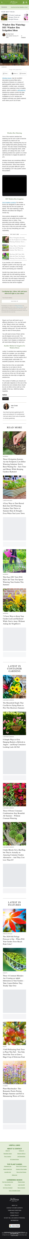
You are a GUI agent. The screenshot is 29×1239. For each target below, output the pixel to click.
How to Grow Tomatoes (21, 1166)
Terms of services (18, 305)
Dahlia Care (14, 1175)
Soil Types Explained (7, 1187)
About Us (8, 1150)
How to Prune (8, 1184)
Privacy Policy (14, 1213)
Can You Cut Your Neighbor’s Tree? (19, 7)
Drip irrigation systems (9, 202)
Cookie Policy (14, 1215)
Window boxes (6, 78)
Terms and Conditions (14, 1210)
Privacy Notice (20, 307)
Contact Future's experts (14, 1208)
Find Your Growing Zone (7, 1182)
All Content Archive (14, 1159)
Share (6, 73)
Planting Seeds (21, 1182)
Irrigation (5, 398)
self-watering (21, 90)
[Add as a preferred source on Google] (14, 1226)
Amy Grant (11, 34)
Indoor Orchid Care (7, 1169)
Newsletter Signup (8, 1153)
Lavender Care (7, 1172)
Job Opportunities (21, 1156)
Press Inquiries (7, 1156)
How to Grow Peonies (21, 1172)
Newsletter (23, 73)
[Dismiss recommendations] (27, 12)
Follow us (16, 73)
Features (23, 37)
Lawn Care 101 (21, 1184)
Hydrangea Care (7, 1166)
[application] (14, 184)
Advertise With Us (21, 1153)
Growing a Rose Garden (21, 1169)
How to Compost (21, 1187)
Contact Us (21, 1150)
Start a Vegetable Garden (14, 1190)
